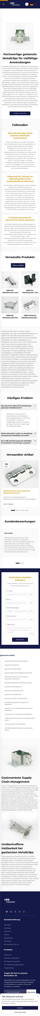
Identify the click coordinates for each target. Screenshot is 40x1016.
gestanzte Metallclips (12, 665)
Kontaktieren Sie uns (11, 944)
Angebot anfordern (20, 113)
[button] (13, 510)
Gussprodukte (9, 968)
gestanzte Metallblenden (13, 694)
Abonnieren (31, 992)
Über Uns (7, 931)
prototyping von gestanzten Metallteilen (18, 714)
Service (6, 935)
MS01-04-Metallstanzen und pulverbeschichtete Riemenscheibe (30, 291)
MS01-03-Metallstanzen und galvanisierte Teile (10, 291)
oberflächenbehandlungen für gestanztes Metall (19, 729)
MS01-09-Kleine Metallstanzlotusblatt (30, 317)
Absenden (20, 639)
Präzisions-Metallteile (11, 958)
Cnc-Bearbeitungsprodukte (14, 965)
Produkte (7, 928)
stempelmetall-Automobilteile (15, 724)
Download (7, 941)
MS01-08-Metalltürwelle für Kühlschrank (10, 317)
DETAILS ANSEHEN (10, 280)
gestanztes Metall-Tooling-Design (16, 698)
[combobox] (10, 611)
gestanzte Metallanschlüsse (14, 690)
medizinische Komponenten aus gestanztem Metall (20, 719)
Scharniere (8, 955)
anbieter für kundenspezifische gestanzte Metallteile (19, 709)
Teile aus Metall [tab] (18, 265)
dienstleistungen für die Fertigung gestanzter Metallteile (16, 678)
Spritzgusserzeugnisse (12, 961)
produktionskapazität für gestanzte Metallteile (17, 703)
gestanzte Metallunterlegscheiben (16, 661)
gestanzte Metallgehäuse (13, 687)
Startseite (7, 925)
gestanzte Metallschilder (13, 669)
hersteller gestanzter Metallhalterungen (18, 683)
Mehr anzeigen (8, 504)
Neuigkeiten (8, 938)
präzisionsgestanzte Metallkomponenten (18, 673)
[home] (15, 4)
